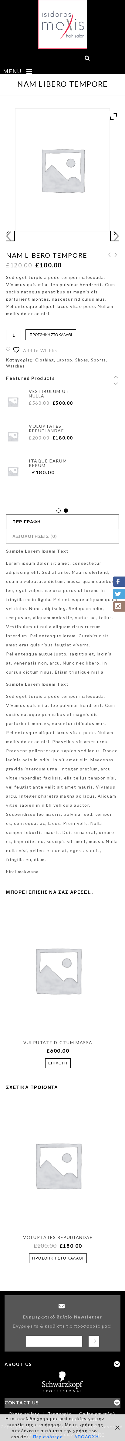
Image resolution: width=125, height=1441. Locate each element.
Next (116, 384)
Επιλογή (58, 1063)
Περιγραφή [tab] (26, 521)
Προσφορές (59, 1413)
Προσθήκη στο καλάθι (51, 334)
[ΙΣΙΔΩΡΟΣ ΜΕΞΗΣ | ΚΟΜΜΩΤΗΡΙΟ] (62, 24)
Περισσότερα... (50, 1436)
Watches (15, 366)
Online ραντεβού (97, 1413)
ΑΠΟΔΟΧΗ (86, 1436)
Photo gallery (24, 1413)
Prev (116, 378)
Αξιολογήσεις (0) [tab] (34, 536)
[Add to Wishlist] (57, 1019)
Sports (98, 360)
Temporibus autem (110, 254)
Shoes (81, 360)
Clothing (44, 360)
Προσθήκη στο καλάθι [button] (57, 1258)
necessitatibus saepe (116, 254)
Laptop (65, 360)
